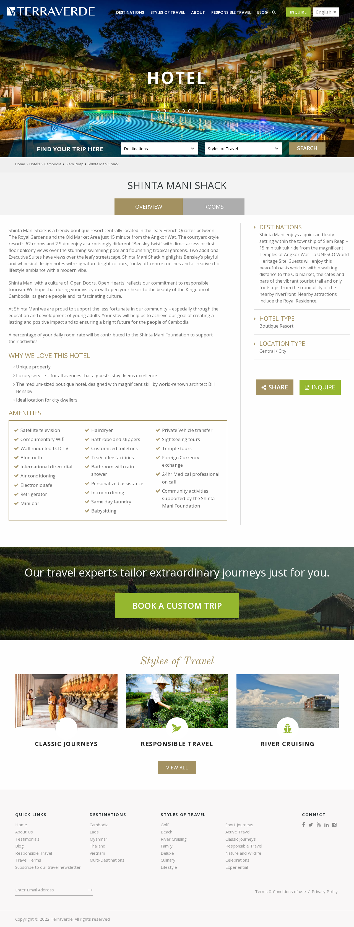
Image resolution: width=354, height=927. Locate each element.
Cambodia (99, 824)
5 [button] (183, 111)
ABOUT (198, 12)
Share (278, 387)
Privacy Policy (325, 891)
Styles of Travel (167, 12)
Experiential (236, 867)
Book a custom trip (177, 605)
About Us (24, 832)
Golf (164, 824)
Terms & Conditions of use (280, 891)
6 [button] (190, 111)
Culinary (168, 860)
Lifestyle (169, 867)
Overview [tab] (148, 206)
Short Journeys (239, 824)
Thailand (97, 846)
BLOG (262, 12)
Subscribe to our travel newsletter (48, 867)
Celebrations (237, 860)
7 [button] (196, 111)
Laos (94, 832)
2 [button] (164, 111)
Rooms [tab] (214, 206)
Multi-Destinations (107, 860)
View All (177, 767)
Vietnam (97, 853)
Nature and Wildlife (243, 853)
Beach (166, 832)
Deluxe (167, 853)
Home (21, 824)
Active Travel (237, 832)
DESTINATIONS (130, 12)
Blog (19, 846)
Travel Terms (28, 860)
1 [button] (158, 111)
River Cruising (288, 743)
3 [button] (171, 111)
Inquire (298, 12)
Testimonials (27, 839)
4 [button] (177, 111)
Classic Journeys (66, 743)
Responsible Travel (231, 12)
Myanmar (98, 839)
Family (167, 846)
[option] (177, 78)
